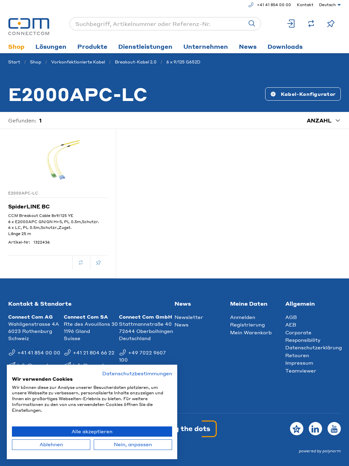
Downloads (285, 46)
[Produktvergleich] (311, 23)
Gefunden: (22, 120)
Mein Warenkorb (251, 332)
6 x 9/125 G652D (183, 61)
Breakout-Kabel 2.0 (135, 61)
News (248, 46)
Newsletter (188, 317)
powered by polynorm (320, 451)
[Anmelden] (291, 23)
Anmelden (242, 317)
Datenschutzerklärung (313, 347)
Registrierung (247, 324)
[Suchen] (252, 23)
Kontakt (305, 4)
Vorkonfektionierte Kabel (78, 61)
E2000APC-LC (23, 193)
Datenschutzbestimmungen (137, 373)
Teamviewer (300, 370)
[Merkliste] (331, 23)
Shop (16, 46)
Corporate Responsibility (302, 336)
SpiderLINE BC (29, 206)
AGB (291, 317)
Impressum (299, 363)
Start (14, 61)
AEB (290, 324)
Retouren (297, 355)
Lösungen (50, 46)
